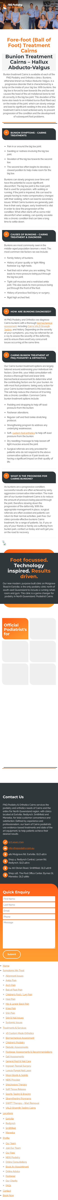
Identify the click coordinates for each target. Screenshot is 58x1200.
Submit (11, 954)
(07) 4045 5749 (16, 842)
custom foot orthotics (23, 433)
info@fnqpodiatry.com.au (21, 848)
